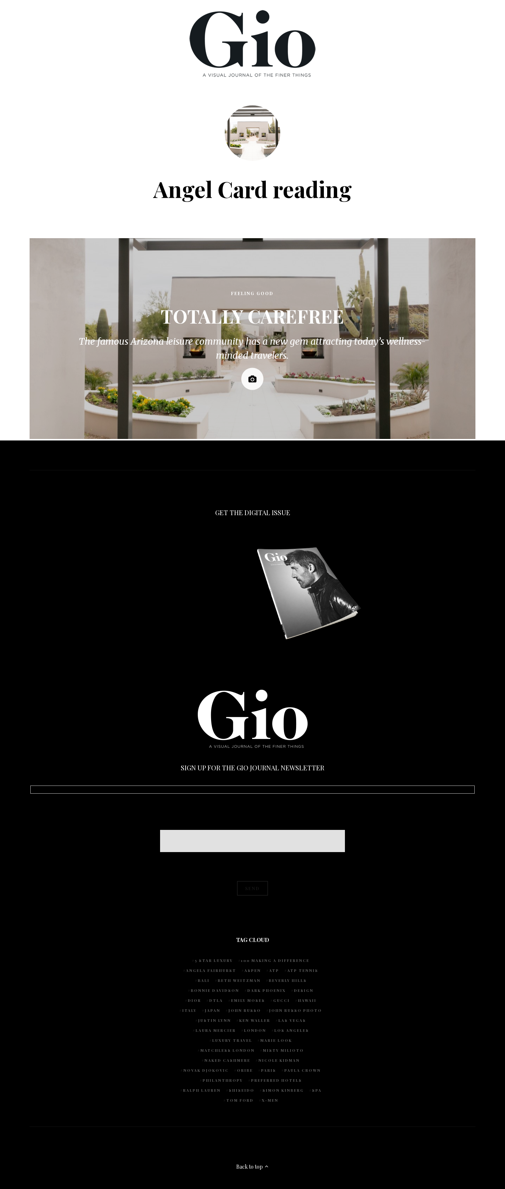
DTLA (216, 1000)
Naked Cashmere (227, 1060)
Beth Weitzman (239, 980)
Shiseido (241, 1090)
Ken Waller (254, 1020)
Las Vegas (292, 1020)
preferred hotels (276, 1080)
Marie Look (276, 1040)
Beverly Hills (288, 980)
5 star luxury (214, 960)
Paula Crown (302, 1070)
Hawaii (307, 1000)
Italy (189, 1010)
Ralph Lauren (202, 1090)
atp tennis (302, 970)
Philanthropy (223, 1080)
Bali (204, 980)
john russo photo (295, 1010)
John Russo (244, 1010)
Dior (194, 1000)
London (255, 1030)
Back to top (250, 1166)
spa (317, 1090)
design (303, 990)
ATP (274, 970)
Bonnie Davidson (215, 990)
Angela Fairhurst (211, 970)
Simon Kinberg (283, 1090)
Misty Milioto (283, 1050)
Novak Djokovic (206, 1070)
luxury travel (232, 1040)
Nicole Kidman (279, 1060)
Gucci (281, 1000)
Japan (212, 1010)
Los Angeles (291, 1030)
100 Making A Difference (275, 960)
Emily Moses (248, 1000)
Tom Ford (240, 1100)
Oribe (245, 1070)
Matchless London (227, 1050)
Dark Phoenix (266, 990)
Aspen (252, 970)
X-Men (270, 1100)
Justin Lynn (214, 1020)
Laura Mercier (216, 1030)
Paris (268, 1070)
